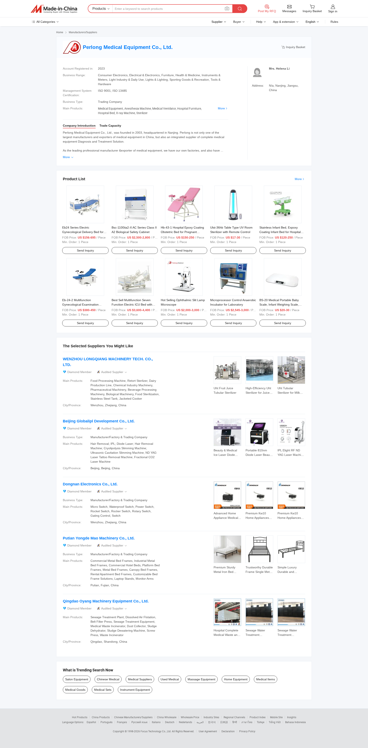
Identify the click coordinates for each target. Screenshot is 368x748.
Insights (291, 717)
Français (122, 722)
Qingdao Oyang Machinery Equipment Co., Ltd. (106, 601)
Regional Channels (234, 717)
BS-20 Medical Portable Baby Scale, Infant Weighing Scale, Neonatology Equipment (279, 304)
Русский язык (139, 722)
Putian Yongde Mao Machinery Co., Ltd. (99, 538)
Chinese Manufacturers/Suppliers (133, 717)
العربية (200, 722)
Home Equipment (235, 679)
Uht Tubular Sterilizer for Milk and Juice (288, 392)
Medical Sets (102, 689)
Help (259, 21)
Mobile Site (276, 717)
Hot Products (79, 717)
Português (106, 722)
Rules (334, 21)
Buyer (237, 21)
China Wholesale (166, 717)
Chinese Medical (108, 679)
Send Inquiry (85, 250)
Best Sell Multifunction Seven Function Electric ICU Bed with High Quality (132, 304)
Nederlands (185, 722)
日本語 (224, 722)
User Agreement (208, 731)
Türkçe (260, 722)
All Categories (45, 21)
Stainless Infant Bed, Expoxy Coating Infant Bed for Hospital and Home (280, 232)
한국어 (212, 722)
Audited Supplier (114, 372)
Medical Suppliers (140, 679)
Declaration (228, 731)
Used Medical (170, 679)
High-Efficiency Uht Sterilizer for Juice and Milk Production (259, 392)
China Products (101, 717)
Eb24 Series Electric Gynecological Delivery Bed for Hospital (83, 232)
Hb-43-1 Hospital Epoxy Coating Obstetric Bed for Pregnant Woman (182, 232)
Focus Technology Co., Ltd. (156, 731)
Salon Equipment (76, 679)
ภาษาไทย (247, 722)
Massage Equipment (201, 679)
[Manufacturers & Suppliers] (54, 8)
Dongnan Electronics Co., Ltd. (90, 484)
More (221, 108)
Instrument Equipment (135, 689)
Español (91, 722)
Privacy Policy (247, 731)
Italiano (156, 722)
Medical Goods (75, 689)
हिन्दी (234, 722)
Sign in (332, 11)
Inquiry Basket (293, 47)
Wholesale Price (190, 717)
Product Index (258, 717)
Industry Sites (211, 717)
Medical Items (265, 679)
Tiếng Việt (275, 722)
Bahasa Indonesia (295, 722)
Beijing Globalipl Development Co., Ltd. (99, 421)
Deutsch (169, 722)
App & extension (284, 21)
